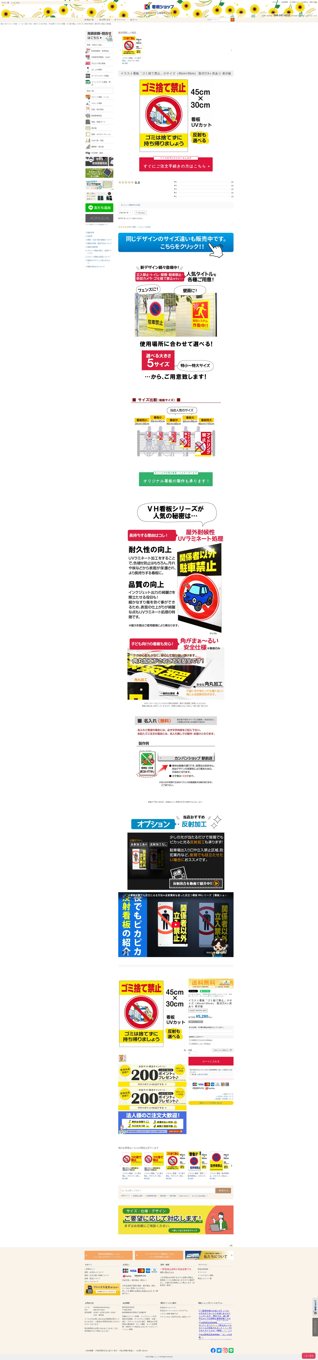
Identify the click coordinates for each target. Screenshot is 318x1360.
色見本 (90, 236)
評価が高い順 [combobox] (123, 213)
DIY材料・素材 (97, 153)
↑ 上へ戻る (308, 1356)
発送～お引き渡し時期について (96, 1275)
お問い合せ (106, 20)
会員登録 (285, 2)
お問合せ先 (89, 1303)
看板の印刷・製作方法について (99, 243)
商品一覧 (90, 20)
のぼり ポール (184, 1196)
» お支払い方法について (225, 1096)
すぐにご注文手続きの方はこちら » (177, 162)
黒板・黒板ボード (98, 122)
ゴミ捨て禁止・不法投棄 (46, 24)
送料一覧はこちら (167, 1272)
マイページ (121, 20)
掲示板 (94, 128)
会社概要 (126, 1303)
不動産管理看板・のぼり (101, 57)
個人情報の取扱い (127, 1351)
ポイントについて (91, 1281)
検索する (224, 1190)
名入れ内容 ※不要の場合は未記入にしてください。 (207, 1027)
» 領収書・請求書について (224, 1099)
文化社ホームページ (168, 1307)
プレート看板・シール (15, 24)
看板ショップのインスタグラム (210, 1303)
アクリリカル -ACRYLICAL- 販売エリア (175, 1317)
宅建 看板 (163, 1196)
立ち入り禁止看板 (98, 63)
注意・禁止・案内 (31, 24)
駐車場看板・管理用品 (100, 51)
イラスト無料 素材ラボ (169, 1314)
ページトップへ (231, 1246)
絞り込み (142, 213)
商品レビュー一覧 (205, 1278)
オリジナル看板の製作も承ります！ (176, 477)
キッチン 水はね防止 (199, 1196)
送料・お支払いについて (94, 1272)
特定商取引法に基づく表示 (106, 1351)
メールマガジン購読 (205, 1275)
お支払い (126, 1265)
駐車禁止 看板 (137, 1196)
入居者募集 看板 (151, 1196)
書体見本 (90, 233)
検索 (232, 19)
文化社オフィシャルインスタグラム (174, 1311)
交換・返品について (92, 1278)
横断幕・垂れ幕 (97, 147)
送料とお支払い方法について (141, 1291)
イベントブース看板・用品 (101, 83)
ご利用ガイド (295, 2)
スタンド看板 (96, 103)
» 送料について (228, 1094)
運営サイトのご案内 (168, 1303)
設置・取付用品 (97, 109)
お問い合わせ (142, 1351)
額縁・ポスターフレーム (101, 134)
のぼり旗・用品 (97, 140)
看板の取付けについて (96, 267)
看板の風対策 (92, 247)
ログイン (276, 2)
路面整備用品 (96, 116)
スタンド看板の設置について (98, 257)
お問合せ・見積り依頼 (309, 2)
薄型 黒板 (173, 1196)
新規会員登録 (203, 1269)
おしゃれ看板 (96, 70)
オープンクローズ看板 (100, 76)
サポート (88, 1265)
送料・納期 (164, 1265)
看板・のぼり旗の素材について (99, 240)
